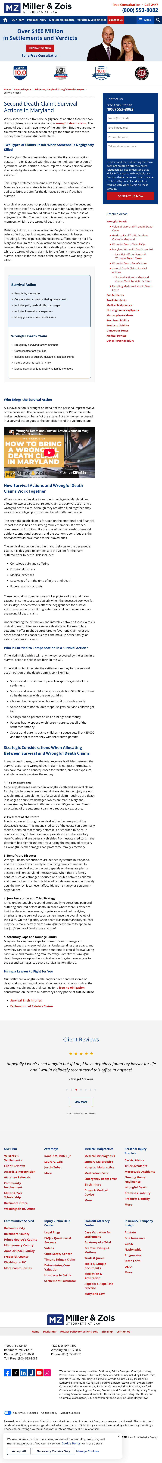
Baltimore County (16, 1234)
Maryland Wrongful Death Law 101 (132, 249)
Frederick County (16, 1256)
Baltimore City (14, 1228)
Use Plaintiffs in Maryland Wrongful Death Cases (130, 256)
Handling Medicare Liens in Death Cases (132, 288)
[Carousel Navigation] (81, 1089)
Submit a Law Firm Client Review (81, 1113)
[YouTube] (39, 1372)
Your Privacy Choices (25, 1412)
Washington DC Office (19, 1209)
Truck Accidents (117, 300)
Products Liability (118, 325)
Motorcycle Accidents (120, 315)
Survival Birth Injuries (26, 1000)
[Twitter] (15, 1372)
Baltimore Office (16, 1203)
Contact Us (116, 20)
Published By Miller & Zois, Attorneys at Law (135, 8)
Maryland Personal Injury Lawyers (38, 8)
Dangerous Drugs (117, 330)
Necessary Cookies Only (53, 1451)
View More (81, 1102)
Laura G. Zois (53, 1162)
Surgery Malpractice (98, 1162)
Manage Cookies (70, 1412)
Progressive (133, 1255)
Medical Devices (117, 335)
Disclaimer (49, 1331)
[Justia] (31, 1372)
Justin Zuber (53, 1167)
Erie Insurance (135, 1238)
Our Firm (10, 1149)
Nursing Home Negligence (123, 310)
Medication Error (96, 1173)
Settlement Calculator (60, 1281)
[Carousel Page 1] (66, 1089)
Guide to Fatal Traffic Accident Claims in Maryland (130, 237)
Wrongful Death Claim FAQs (128, 244)
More (147, 20)
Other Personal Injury (120, 340)
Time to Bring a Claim (59, 1259)
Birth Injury (92, 1184)
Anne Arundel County (19, 1251)
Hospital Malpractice (99, 1167)
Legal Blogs (52, 1232)
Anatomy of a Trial (97, 1242)
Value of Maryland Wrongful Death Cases (132, 228)
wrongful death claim (71, 123)
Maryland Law (94, 1294)
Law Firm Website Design (138, 1437)
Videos (49, 1248)
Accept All (19, 1451)
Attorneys (51, 1149)
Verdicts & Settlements (91, 20)
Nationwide (133, 1249)
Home (5, 20)
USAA (128, 1266)
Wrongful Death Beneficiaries (129, 263)
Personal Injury (36, 20)
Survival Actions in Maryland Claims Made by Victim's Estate (133, 279)
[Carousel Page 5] (85, 1089)
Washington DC (15, 1262)
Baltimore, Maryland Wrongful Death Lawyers (59, 89)
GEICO (129, 1244)
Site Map (107, 1331)
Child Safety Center (58, 1254)
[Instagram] (47, 1372)
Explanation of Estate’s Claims (31, 1006)
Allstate (130, 1232)
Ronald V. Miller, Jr (57, 1156)
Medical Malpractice (62, 20)
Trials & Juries (94, 1258)
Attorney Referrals (17, 1177)
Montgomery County (18, 1245)
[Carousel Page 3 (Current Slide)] (76, 1089)
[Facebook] (7, 1372)
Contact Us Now (40, 48)
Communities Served (19, 1221)
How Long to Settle (57, 1275)
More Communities (18, 1268)
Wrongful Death (117, 221)
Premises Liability (118, 320)
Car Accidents (115, 295)
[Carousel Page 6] (90, 1089)
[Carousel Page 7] (95, 1089)
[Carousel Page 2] (71, 1089)
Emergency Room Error (100, 1179)
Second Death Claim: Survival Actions (129, 270)
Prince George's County (20, 1239)
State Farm (132, 1261)
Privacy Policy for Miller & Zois (79, 1331)
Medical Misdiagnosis (99, 1156)
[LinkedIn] (23, 1372)
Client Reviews (14, 1166)
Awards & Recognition (19, 1172)
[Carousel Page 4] (81, 1089)
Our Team (18, 20)
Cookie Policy (49, 1412)
